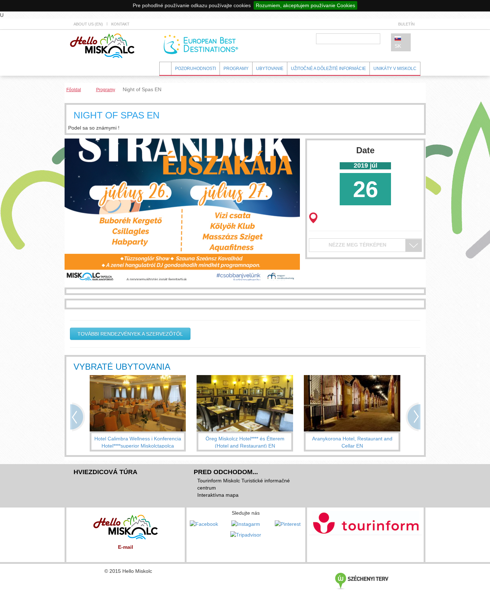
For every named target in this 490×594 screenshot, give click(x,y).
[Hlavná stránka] (102, 45)
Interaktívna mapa (218, 495)
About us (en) (88, 24)
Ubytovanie (269, 68)
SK (398, 46)
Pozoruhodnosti (195, 68)
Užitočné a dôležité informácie (328, 68)
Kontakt (120, 24)
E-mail (125, 547)
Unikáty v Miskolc (394, 68)
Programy (236, 68)
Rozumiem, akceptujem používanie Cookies (305, 5)
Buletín (406, 24)
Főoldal (73, 89)
